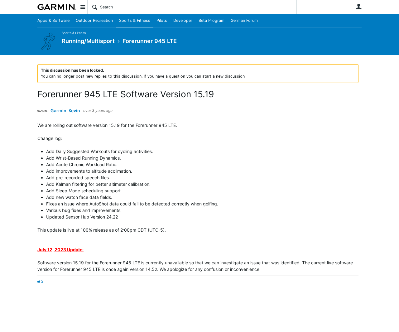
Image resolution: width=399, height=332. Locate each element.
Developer (182, 20)
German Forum (244, 20)
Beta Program (211, 20)
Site (82, 7)
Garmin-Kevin (65, 110)
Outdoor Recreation (94, 20)
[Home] (56, 7)
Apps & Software (53, 20)
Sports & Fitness (134, 20)
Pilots (161, 20)
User (358, 6)
